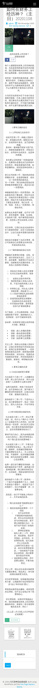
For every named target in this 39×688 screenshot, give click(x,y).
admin (11, 23)
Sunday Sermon (19, 26)
